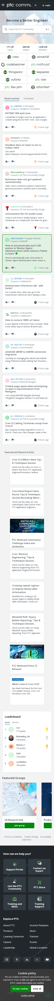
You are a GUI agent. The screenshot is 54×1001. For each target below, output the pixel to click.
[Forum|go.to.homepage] (17, 5)
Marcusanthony (18, 172)
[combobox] (27, 29)
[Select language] (35, 5)
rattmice (15, 313)
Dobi (18, 753)
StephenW (15, 207)
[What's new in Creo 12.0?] (27, 690)
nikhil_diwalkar (17, 238)
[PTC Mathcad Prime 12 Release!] (27, 659)
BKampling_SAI (23, 736)
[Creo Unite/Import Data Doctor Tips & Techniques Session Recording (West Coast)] (27, 501)
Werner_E (20, 745)
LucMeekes (21, 762)
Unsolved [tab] (28, 98)
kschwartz (15, 138)
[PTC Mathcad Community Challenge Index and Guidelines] (27, 533)
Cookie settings (31, 836)
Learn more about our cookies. (30, 982)
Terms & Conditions (13, 836)
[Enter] (4, 29)
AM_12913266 (17, 379)
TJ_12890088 (16, 279)
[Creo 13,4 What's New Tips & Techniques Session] (27, 470)
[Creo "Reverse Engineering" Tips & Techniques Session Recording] (27, 564)
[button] (27, 995)
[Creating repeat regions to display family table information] (27, 596)
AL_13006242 (17, 416)
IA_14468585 (16, 106)
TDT (18, 728)
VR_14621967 (17, 345)
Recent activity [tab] (11, 98)
